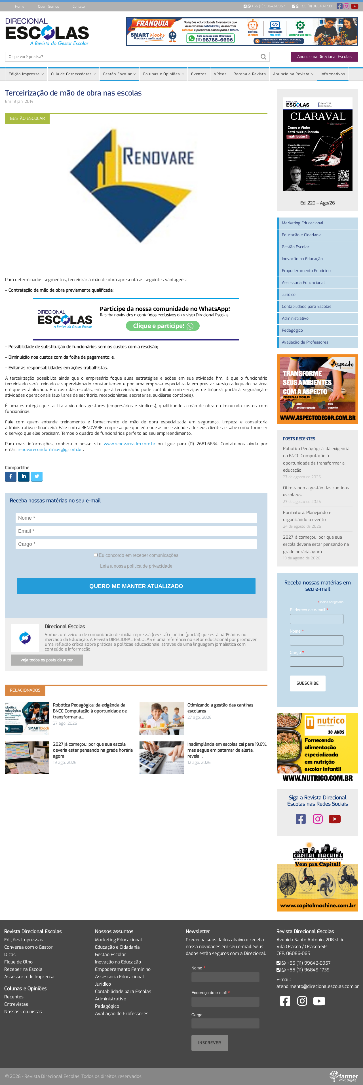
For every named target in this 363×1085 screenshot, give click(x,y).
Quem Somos (48, 6)
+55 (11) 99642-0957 (268, 6)
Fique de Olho (18, 962)
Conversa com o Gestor (28, 947)
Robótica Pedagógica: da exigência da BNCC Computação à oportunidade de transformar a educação (316, 459)
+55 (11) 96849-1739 (315, 6)
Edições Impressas (23, 940)
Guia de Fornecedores (71, 74)
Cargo (297, 652)
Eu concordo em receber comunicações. (139, 555)
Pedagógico (292, 330)
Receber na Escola (23, 969)
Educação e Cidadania (302, 235)
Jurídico (289, 294)
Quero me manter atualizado (136, 586)
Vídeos (220, 74)
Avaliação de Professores (305, 342)
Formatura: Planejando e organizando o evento (307, 516)
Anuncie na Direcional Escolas (324, 56)
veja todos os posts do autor (47, 660)
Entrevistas (16, 1004)
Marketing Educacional (302, 223)
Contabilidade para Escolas (306, 306)
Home (19, 6)
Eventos (199, 74)
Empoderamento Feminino (306, 270)
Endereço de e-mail (309, 609)
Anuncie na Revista (291, 74)
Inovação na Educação (302, 259)
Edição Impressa (24, 74)
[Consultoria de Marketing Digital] (344, 1076)
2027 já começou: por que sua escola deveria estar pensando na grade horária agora (93, 750)
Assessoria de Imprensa (29, 977)
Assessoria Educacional (303, 282)
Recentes (14, 997)
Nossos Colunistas (23, 1012)
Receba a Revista (250, 74)
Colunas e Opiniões (161, 74)
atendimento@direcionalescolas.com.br (318, 986)
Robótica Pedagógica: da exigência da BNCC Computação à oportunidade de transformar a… (90, 711)
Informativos (333, 74)
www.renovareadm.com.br (129, 444)
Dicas (10, 955)
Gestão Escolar (117, 74)
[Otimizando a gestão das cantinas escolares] (162, 718)
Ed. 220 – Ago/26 (317, 203)
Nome (297, 630)
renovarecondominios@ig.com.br (50, 449)
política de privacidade (149, 566)
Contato (79, 6)
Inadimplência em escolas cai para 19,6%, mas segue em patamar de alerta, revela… (227, 750)
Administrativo (295, 318)
